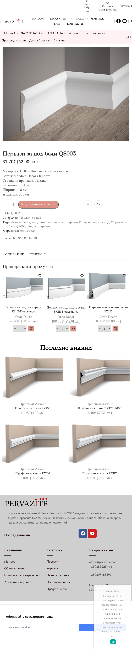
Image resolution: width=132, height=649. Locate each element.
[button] (14, 238)
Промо (79, 18)
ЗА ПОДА (9, 33)
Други (73, 33)
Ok (113, 641)
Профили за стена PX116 (32, 473)
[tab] (14, 254)
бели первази (20, 222)
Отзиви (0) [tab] (37, 254)
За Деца (59, 40)
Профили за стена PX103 (32, 408)
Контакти (75, 24)
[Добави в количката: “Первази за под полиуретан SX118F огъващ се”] (73, 328)
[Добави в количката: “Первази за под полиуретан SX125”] (115, 328)
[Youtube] (92, 533)
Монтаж (97, 18)
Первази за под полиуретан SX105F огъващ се (23, 309)
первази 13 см (76, 222)
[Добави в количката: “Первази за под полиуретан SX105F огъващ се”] (31, 328)
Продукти (58, 18)
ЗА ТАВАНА (54, 33)
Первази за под (30, 217)
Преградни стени (14, 40)
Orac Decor (23, 317)
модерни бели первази (48, 222)
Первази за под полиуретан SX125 (108, 309)
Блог (57, 24)
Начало (38, 18)
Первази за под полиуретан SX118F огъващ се (66, 309)
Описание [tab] (14, 254)
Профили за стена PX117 (99, 473)
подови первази (38, 226)
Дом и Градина (40, 40)
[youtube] (124, 21)
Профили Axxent (32, 404)
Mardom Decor (24, 230)
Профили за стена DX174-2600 (99, 408)
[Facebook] (118, 21)
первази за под (98, 222)
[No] (126, 617)
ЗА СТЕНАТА (30, 33)
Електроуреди (93, 33)
